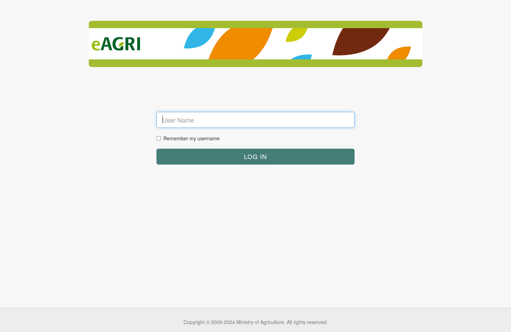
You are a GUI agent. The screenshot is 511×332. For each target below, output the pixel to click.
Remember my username (191, 138)
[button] (255, 157)
